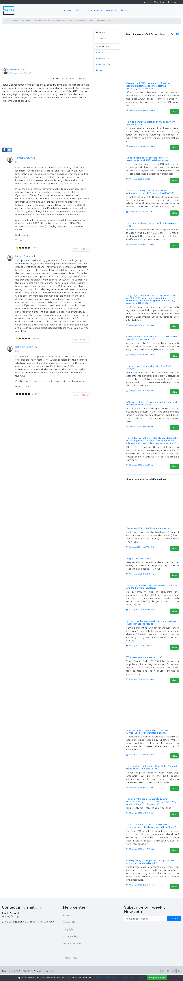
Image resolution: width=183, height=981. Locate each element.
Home (69, 10)
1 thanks (82, 249)
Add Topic (112, 10)
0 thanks (82, 395)
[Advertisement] (45, 48)
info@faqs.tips (12, 916)
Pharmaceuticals (103, 64)
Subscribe (174, 918)
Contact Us (69, 922)
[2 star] (19, 247)
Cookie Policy (70, 957)
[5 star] (29, 247)
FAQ (65, 950)
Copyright (68, 929)
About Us (68, 915)
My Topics (127, 10)
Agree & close (158, 977)
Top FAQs (82, 10)
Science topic (102, 38)
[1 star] (16, 247)
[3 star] (23, 247)
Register (160, 2)
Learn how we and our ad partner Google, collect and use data (119, 978)
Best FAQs (97, 10)
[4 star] (26, 247)
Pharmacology (102, 58)
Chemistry (100, 52)
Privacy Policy (70, 936)
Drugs (99, 70)
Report (84, 78)
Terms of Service (72, 943)
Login (148, 2)
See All (175, 34)
